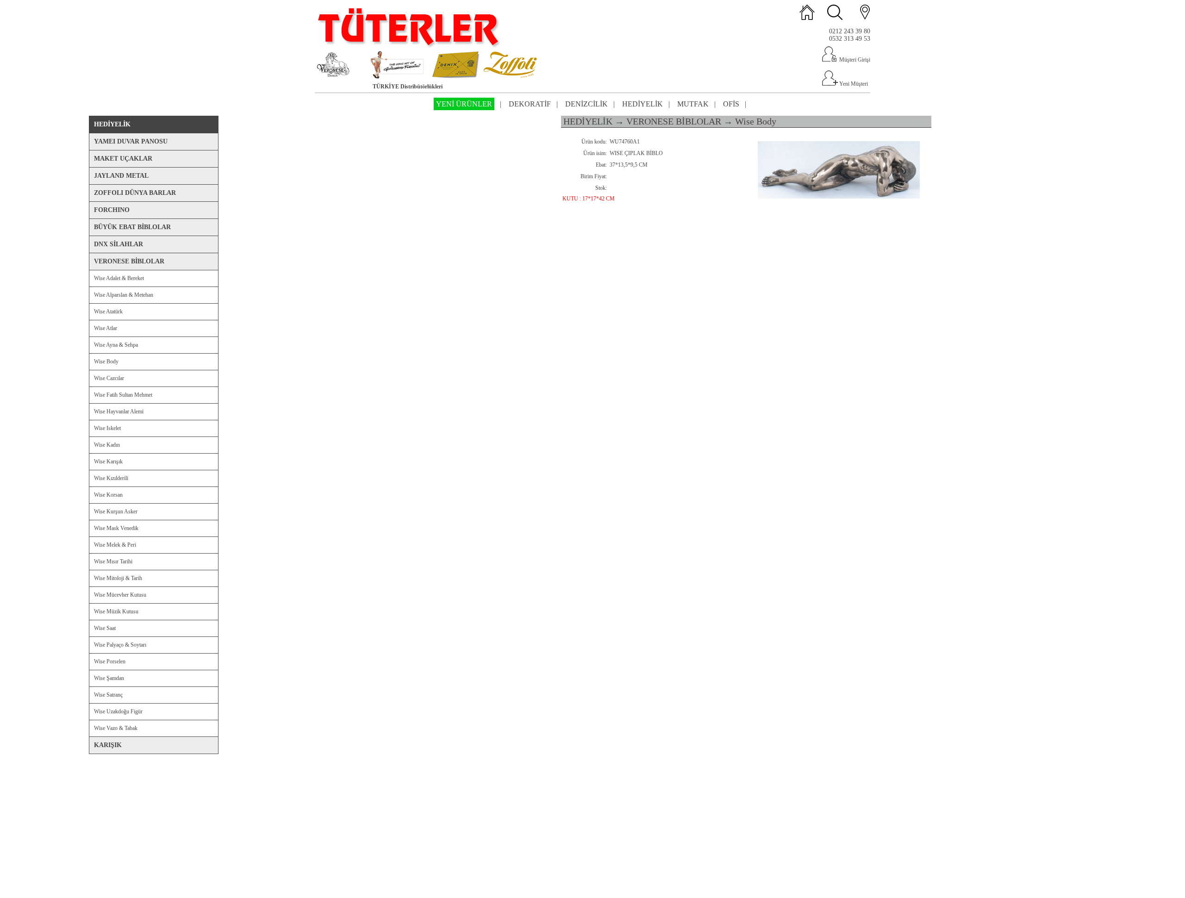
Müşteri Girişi (854, 59)
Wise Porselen (109, 661)
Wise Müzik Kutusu (116, 611)
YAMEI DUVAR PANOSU (131, 141)
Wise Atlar (105, 328)
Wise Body (106, 361)
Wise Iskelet (107, 428)
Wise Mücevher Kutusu (120, 595)
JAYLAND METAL (121, 175)
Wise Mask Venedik (116, 528)
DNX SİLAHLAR (118, 244)
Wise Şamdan (109, 678)
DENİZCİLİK (586, 104)
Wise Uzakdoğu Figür (118, 711)
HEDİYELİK (642, 104)
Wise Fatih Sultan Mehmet (123, 395)
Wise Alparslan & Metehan (123, 295)
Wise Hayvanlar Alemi (118, 411)
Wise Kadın (107, 445)
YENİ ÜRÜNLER (464, 104)
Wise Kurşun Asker (115, 511)
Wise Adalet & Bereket (119, 278)
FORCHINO (112, 209)
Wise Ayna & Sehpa (116, 345)
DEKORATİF (530, 104)
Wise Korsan (108, 495)
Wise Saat (105, 628)
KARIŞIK (108, 745)
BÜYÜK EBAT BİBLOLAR (132, 227)
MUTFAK (693, 104)
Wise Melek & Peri (115, 545)
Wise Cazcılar (109, 378)
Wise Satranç (108, 695)
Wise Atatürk (108, 311)
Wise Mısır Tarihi (113, 561)
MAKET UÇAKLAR (123, 158)
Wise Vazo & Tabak (115, 728)
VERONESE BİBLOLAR (129, 261)
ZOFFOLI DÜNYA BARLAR (135, 192)
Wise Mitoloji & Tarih (118, 578)
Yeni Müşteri (853, 84)
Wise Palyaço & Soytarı (120, 645)
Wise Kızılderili (111, 478)
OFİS (731, 104)
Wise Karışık (108, 461)
